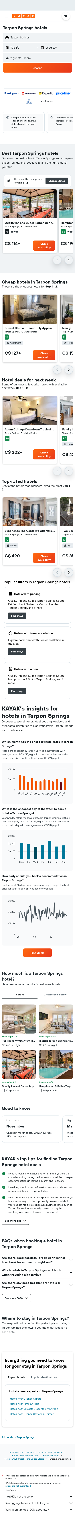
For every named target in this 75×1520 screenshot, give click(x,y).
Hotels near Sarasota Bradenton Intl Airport (34, 1408)
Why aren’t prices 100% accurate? (27, 1509)
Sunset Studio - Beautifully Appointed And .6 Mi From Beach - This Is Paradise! (30, 328)
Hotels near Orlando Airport (25, 1398)
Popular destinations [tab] (44, 1377)
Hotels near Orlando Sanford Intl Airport (32, 1414)
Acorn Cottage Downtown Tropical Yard (30, 429)
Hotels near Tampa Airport (24, 1403)
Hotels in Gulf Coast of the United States (24, 1458)
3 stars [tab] (19, 994)
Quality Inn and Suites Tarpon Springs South (30, 223)
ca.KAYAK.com (16, 1452)
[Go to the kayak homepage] (23, 16)
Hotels (30, 1452)
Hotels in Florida (51, 1455)
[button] (6, 16)
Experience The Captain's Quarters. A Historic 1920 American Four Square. (30, 531)
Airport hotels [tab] (16, 1377)
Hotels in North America (50, 1452)
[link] (17, 616)
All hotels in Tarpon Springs (18, 1437)
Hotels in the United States (25, 1455)
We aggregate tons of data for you (27, 1503)
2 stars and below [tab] (55, 994)
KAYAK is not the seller (19, 1496)
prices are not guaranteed (18, 1485)
